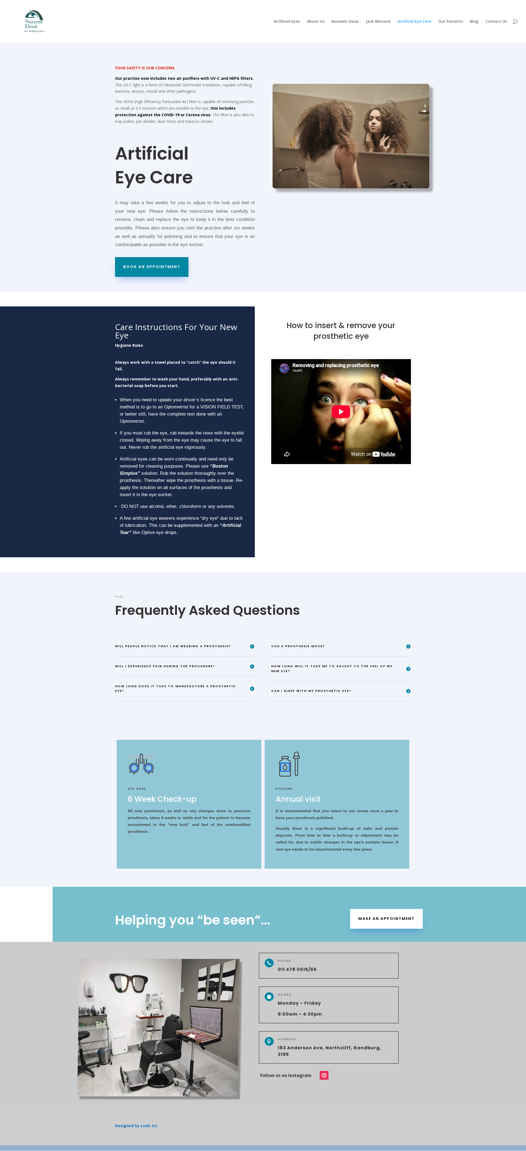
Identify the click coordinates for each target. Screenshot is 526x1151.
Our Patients (450, 21)
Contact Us (496, 21)
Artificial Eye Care (414, 21)
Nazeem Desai (345, 21)
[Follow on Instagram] (324, 1075)
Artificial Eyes (287, 21)
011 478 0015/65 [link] (297, 969)
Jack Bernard (378, 21)
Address (287, 1039)
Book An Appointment (151, 266)
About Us (315, 21)
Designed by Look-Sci (136, 1125)
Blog (474, 21)
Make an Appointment (386, 918)
